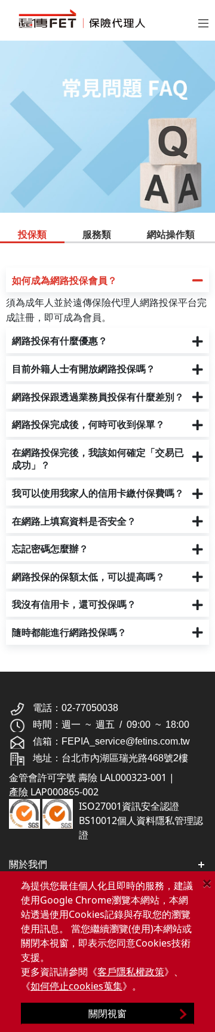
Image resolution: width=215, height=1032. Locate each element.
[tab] (32, 235)
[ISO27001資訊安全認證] (24, 812)
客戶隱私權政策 (130, 971)
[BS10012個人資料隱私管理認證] (57, 812)
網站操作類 (171, 234)
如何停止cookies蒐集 (76, 986)
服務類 (96, 234)
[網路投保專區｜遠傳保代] (95, 18)
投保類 (32, 234)
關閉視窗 (107, 1013)
